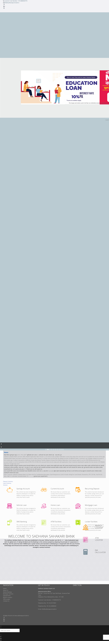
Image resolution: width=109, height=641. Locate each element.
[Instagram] (4, 8)
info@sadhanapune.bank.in (11, 2)
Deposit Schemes (8, 481)
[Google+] (4, 6)
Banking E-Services (8, 594)
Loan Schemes (7, 483)
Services (5, 485)
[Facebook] (4, 4)
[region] (54, 231)
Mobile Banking (7, 592)
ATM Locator (6, 599)
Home (5, 588)
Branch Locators (7, 597)
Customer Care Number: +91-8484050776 (15, 1)
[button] (54, 443)
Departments (6, 595)
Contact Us (6, 601)
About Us (5, 590)
